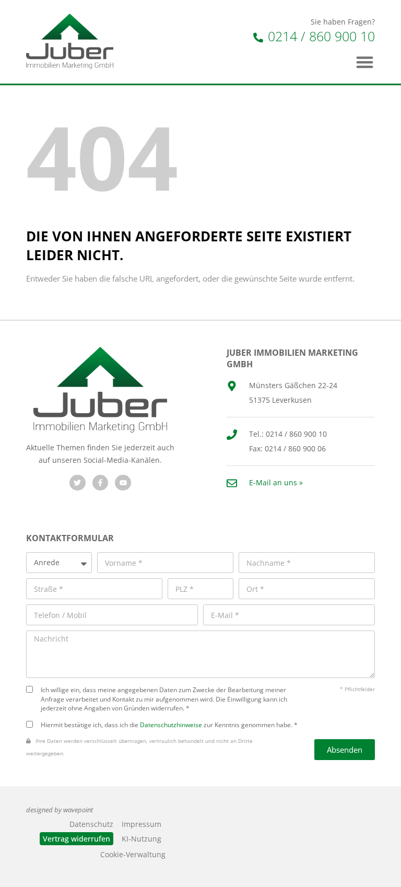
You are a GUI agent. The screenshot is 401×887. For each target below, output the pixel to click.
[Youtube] (123, 483)
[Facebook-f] (100, 483)
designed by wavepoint (59, 810)
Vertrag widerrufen (76, 839)
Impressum (141, 824)
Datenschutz (91, 824)
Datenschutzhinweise (171, 724)
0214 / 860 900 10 (319, 36)
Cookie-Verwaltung (133, 854)
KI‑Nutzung (141, 839)
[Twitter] (77, 483)
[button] (365, 62)
